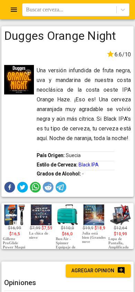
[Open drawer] (14, 9)
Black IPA (89, 164)
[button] (9, 187)
